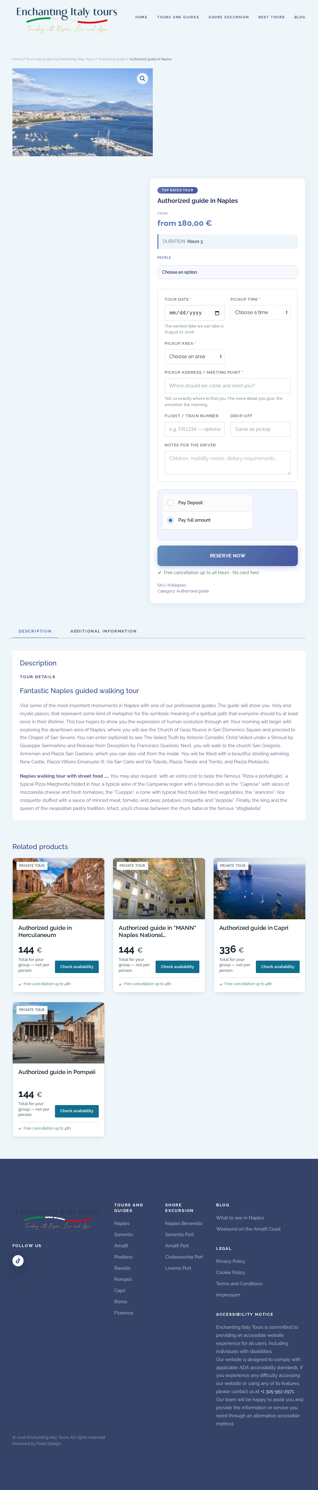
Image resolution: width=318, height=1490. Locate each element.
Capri (119, 1290)
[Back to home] (67, 17)
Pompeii (123, 1279)
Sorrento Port (179, 1234)
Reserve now (228, 556)
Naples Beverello (183, 1223)
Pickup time (245, 299)
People (164, 257)
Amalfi (121, 1246)
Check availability (76, 966)
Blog (300, 17)
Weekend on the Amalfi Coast (248, 1229)
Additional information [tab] (103, 631)
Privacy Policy (230, 1261)
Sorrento (123, 1234)
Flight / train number (192, 416)
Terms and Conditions (239, 1284)
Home (141, 17)
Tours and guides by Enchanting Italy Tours (60, 59)
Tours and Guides (178, 17)
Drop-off (241, 416)
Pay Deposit (190, 502)
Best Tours (271, 17)
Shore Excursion (229, 17)
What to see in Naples (240, 1218)
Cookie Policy (230, 1272)
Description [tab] (35, 631)
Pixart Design (48, 1443)
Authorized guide (111, 59)
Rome (120, 1302)
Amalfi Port (177, 1246)
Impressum (228, 1295)
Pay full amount (194, 520)
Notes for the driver (190, 445)
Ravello (122, 1268)
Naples (121, 1223)
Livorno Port (178, 1268)
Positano (123, 1257)
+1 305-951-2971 (277, 1391)
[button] (142, 78)
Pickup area (180, 343)
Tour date (178, 299)
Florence (124, 1313)
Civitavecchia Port (184, 1257)
